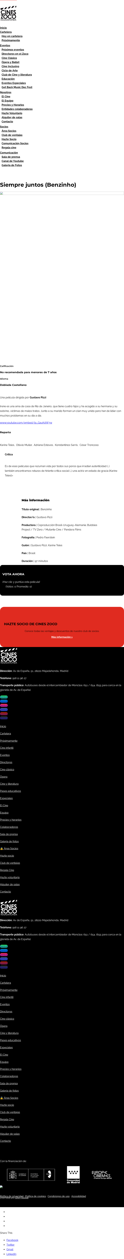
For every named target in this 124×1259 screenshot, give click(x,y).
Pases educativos (10, 791)
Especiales (6, 798)
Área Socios (9, 130)
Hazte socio (7, 855)
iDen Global (21, 1197)
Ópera (3, 776)
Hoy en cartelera (12, 36)
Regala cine (9, 147)
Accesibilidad (78, 1196)
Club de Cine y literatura (17, 74)
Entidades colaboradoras (17, 109)
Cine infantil (6, 747)
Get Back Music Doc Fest (17, 87)
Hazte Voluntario (12, 113)
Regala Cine (7, 870)
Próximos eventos (13, 49)
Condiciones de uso (59, 1196)
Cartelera (6, 32)
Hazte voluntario (10, 877)
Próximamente (11, 40)
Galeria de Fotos (12, 165)
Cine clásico (7, 769)
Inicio (3, 27)
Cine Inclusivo (10, 66)
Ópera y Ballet (10, 62)
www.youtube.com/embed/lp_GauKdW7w (26, 422)
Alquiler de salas (12, 117)
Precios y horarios (10, 819)
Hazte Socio (9, 139)
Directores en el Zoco (15, 53)
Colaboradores (9, 827)
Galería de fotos (9, 841)
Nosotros (5, 92)
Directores (6, 762)
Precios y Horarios (13, 104)
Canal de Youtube (13, 161)
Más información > (62, 637)
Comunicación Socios (15, 143)
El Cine (6, 96)
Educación (8, 78)
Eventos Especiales (14, 83)
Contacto (7, 121)
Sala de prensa (11, 156)
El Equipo (7, 100)
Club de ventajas (12, 135)
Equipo (4, 812)
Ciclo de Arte (10, 70)
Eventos (5, 45)
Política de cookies (35, 1196)
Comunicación (9, 152)
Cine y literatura (9, 783)
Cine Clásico (9, 58)
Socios (4, 126)
